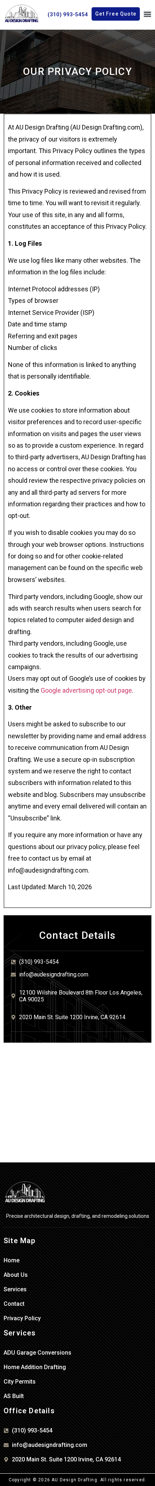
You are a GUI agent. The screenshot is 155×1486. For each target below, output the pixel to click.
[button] (147, 14)
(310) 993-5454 (68, 14)
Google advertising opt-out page (86, 690)
